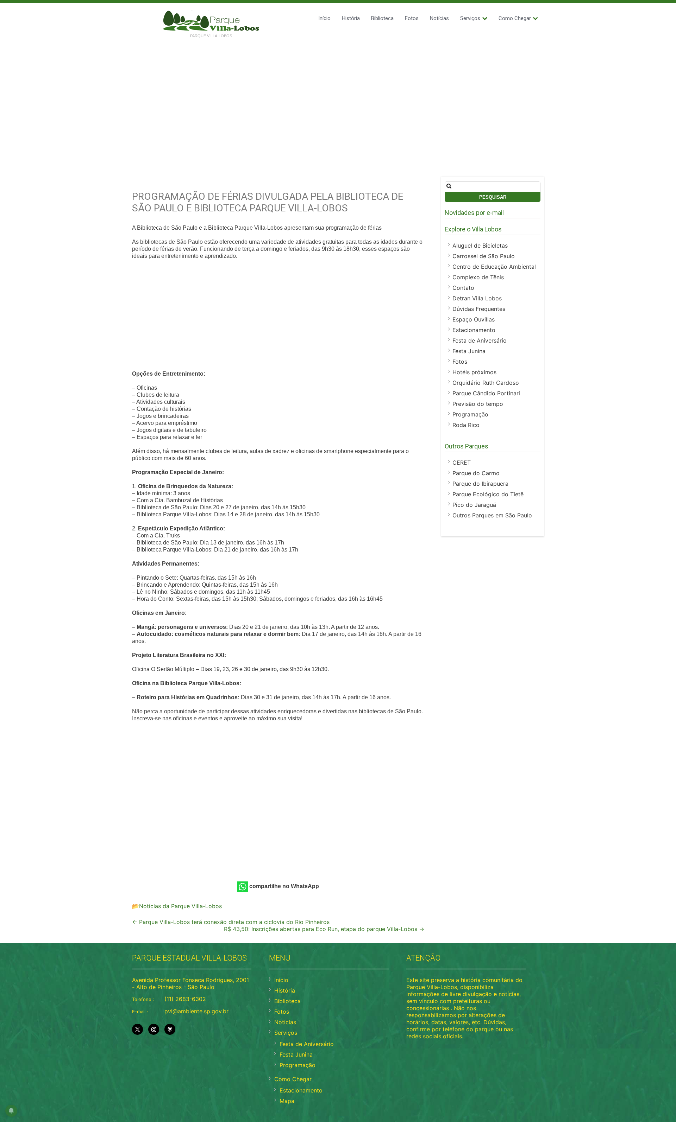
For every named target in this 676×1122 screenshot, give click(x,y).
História (351, 18)
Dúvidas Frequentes (478, 308)
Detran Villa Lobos (477, 298)
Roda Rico (466, 424)
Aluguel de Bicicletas (480, 245)
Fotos (412, 18)
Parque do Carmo (476, 473)
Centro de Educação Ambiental (494, 266)
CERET (461, 462)
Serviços (470, 18)
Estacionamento (473, 329)
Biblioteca (382, 18)
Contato (463, 287)
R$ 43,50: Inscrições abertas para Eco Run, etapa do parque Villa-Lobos (324, 928)
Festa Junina (469, 351)
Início (324, 18)
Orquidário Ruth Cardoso (485, 382)
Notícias (439, 18)
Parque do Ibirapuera (480, 483)
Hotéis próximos (474, 372)
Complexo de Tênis (478, 277)
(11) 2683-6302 (185, 998)
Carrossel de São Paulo (483, 256)
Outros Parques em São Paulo (492, 515)
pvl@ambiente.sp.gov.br (196, 1011)
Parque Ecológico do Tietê (488, 494)
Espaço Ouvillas (473, 319)
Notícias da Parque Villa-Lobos (180, 906)
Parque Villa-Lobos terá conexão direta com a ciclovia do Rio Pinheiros (231, 921)
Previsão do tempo (477, 403)
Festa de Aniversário (479, 340)
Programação (470, 414)
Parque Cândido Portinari (486, 393)
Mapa (287, 1100)
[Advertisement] (338, 95)
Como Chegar (515, 18)
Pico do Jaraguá (474, 504)
